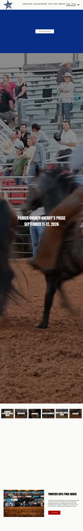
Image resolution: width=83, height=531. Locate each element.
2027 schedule (54, 512)
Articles (55, 4)
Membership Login (71, 5)
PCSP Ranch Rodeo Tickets (44, 31)
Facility (50, 4)
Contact (73, 4)
